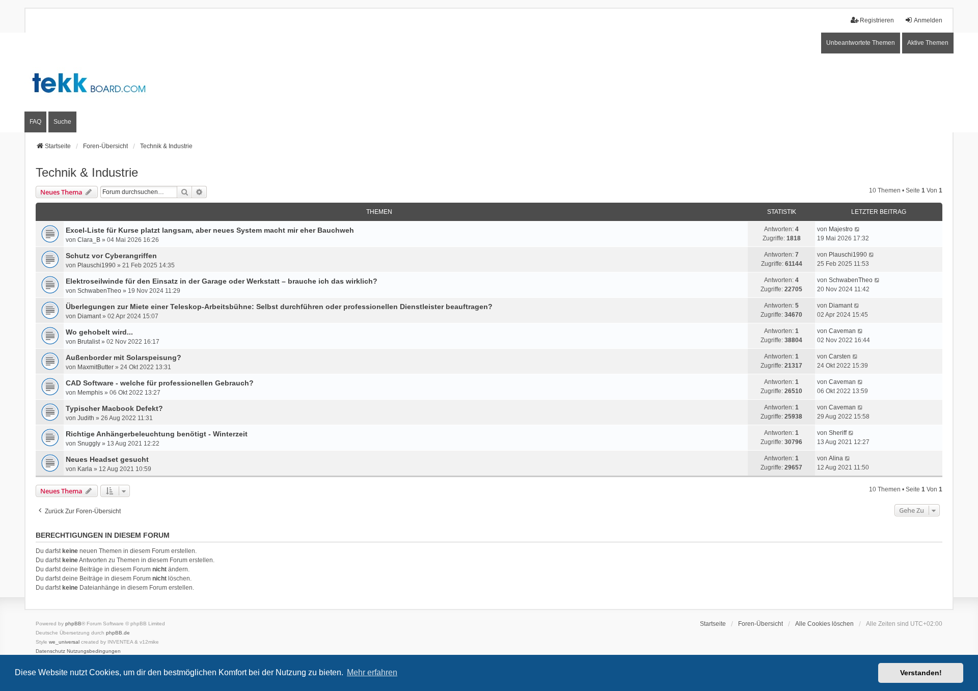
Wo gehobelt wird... (99, 332)
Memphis (90, 392)
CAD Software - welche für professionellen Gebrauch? (160, 383)
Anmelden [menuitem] (928, 20)
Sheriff (838, 432)
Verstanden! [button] (921, 673)
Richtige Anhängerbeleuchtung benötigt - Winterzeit (157, 434)
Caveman (842, 331)
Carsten (840, 356)
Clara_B (88, 239)
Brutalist (88, 341)
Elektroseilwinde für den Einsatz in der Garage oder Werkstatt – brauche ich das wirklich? (221, 281)
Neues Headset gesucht (107, 459)
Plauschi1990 (96, 265)
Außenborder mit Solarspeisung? (123, 357)
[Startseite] (489, 82)
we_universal (64, 642)
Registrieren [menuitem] (877, 20)
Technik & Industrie (87, 172)
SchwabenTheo (99, 290)
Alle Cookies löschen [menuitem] (824, 623)
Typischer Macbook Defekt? (114, 408)
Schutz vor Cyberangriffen (111, 256)
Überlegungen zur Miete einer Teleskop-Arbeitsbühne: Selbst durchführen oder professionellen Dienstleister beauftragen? (279, 306)
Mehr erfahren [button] (372, 672)
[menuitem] (50, 651)
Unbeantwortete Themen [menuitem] (860, 42)
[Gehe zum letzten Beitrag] (857, 229)
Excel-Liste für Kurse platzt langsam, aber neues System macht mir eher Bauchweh (210, 230)
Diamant (89, 316)
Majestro (841, 229)
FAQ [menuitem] (35, 121)
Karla (84, 469)
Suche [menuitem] (62, 121)
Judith (85, 418)
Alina (836, 458)
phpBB (73, 623)
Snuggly (88, 443)
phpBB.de (118, 632)
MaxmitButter (95, 367)
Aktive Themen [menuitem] (927, 42)
